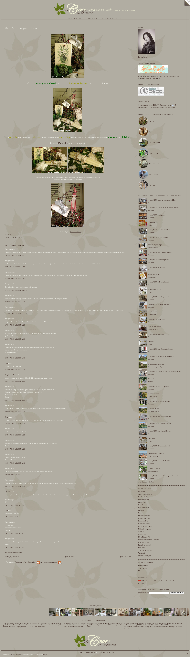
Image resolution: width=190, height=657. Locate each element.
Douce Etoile (142, 502)
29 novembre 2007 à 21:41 (16, 449)
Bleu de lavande (143, 565)
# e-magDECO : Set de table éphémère (159, 446)
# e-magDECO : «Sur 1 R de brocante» (159, 304)
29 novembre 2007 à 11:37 (16, 423)
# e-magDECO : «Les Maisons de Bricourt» (161, 356)
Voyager (153, 185)
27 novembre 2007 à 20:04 (16, 313)
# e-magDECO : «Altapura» (156, 215)
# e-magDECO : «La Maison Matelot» (159, 431)
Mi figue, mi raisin (153, 394)
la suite (142, 482)
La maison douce (143, 521)
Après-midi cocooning (154, 327)
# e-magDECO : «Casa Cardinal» (158, 237)
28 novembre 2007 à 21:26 (16, 400)
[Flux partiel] (173, 105)
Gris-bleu (141, 510)
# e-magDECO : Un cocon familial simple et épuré (163, 207)
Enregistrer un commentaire (13, 552)
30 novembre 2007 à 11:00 (16, 463)
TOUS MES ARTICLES (111, 18)
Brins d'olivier (152, 379)
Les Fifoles (141, 491)
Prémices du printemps (155, 245)
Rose (6, 417)
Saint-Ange (141, 548)
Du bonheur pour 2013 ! (155, 289)
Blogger (45, 654)
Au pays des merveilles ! (145, 494)
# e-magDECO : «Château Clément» (159, 401)
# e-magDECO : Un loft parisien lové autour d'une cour (164, 371)
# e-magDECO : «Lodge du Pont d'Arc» (160, 461)
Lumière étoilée (152, 312)
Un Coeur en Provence (16, 654)
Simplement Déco (10, 375)
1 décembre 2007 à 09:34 (15, 517)
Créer (152, 132)
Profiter (154, 153)
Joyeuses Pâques (152, 222)
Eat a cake (151, 341)
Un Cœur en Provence (38, 626)
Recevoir (18, 237)
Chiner (153, 121)
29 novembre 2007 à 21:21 (16, 435)
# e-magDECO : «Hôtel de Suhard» (158, 282)
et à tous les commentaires (49, 562)
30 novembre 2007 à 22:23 (16, 486)
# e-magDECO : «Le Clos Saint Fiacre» (160, 230)
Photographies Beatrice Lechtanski (148, 539)
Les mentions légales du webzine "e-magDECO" (139, 626)
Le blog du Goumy (144, 523)
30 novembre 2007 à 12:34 (16, 474)
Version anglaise (106, 652)
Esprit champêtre (143, 507)
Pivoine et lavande (143, 542)
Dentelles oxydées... (144, 499)
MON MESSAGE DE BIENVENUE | (85, 18)
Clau (6, 363)
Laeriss (42, 623)
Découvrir (155, 142)
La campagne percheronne (156, 364)
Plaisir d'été (151, 438)
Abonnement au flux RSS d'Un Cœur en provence (156, 105)
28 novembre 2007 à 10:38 (16, 358)
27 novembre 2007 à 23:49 (16, 325)
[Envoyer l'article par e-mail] (11, 234)
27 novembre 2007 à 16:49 (16, 302)
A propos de (90, 652)
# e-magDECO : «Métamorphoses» (158, 260)
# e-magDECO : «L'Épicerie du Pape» (159, 416)
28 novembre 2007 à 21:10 (16, 381)
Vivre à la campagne (144, 556)
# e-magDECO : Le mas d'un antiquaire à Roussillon (164, 476)
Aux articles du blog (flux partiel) (25, 562)
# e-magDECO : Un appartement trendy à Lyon (162, 200)
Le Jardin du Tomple (154, 468)
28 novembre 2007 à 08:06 (16, 339)
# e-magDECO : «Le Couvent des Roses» (160, 349)
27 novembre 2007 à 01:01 (16, 267)
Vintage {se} (142, 571)
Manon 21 (141, 531)
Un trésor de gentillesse (21, 28)
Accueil (79, 652)
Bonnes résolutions (153, 274)
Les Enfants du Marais (145, 526)
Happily (140, 513)
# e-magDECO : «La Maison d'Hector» (160, 252)
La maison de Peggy (144, 518)
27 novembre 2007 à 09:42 (16, 290)
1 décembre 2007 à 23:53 (15, 533)
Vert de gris (141, 553)
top (188, 654)
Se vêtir (153, 174)
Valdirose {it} (142, 568)
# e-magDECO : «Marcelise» (156, 319)
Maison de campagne (144, 529)
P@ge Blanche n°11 (144, 537)
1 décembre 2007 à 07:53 (15, 505)
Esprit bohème (142, 505)
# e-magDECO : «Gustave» (156, 334)
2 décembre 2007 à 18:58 (15, 547)
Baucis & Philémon (144, 497)
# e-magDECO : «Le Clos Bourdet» (158, 386)
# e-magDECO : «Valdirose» (156, 267)
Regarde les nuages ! (144, 545)
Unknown (8, 491)
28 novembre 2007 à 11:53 (16, 369)
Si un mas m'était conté (145, 550)
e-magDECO (137, 625)
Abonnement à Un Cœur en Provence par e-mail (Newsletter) (156, 107)
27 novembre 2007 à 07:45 (16, 278)
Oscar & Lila (142, 534)
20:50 (9, 234)
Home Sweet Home (144, 515)
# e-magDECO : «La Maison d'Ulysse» (159, 424)
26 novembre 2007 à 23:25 (16, 255)
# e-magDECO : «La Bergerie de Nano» (160, 297)
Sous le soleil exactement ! (156, 453)
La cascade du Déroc (154, 409)
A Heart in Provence (148, 581)
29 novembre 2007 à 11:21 (16, 412)
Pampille (63, 143)
